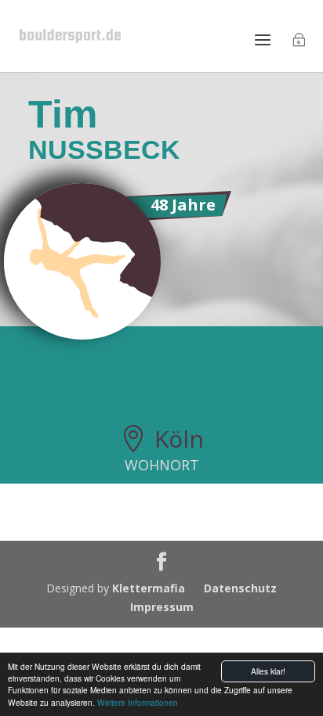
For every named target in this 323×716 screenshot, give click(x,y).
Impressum (162, 606)
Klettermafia (148, 588)
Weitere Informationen (137, 702)
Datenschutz (240, 588)
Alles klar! (268, 671)
